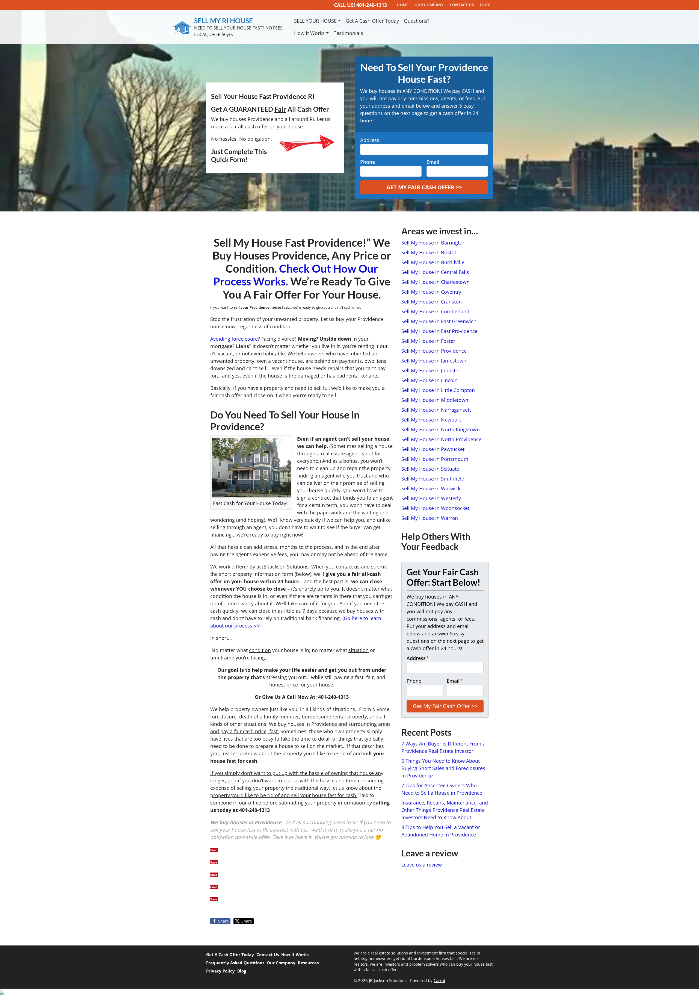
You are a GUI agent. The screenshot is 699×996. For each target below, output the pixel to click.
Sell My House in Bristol (428, 252)
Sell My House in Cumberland (435, 311)
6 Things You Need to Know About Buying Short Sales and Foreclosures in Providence (443, 768)
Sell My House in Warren (429, 518)
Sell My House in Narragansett (436, 409)
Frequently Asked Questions (235, 962)
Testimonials (348, 33)
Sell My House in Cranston (431, 301)
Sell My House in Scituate (430, 468)
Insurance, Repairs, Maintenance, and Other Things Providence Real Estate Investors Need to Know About (444, 810)
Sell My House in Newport (431, 419)
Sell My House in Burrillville (432, 262)
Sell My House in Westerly (431, 498)
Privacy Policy (220, 971)
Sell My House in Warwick (430, 488)
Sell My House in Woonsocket (435, 508)
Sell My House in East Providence (439, 331)
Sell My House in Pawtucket (432, 449)
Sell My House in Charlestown (435, 282)
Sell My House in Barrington (433, 242)
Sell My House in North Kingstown (440, 429)
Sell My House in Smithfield (432, 478)
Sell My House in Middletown (434, 400)
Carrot (439, 980)
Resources (308, 962)
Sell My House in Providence (434, 350)
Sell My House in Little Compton (438, 390)
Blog (241, 971)
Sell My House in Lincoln (429, 380)
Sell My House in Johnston (431, 370)
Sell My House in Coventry (431, 291)
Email (434, 162)
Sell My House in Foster (428, 341)
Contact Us (267, 954)
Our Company (281, 962)
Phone (367, 162)
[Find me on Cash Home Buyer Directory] (349, 992)
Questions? (417, 20)
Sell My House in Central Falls (435, 272)
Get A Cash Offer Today (372, 20)
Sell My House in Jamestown (433, 360)
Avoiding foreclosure (234, 338)
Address (371, 140)
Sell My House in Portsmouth (434, 459)
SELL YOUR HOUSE (315, 20)
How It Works (309, 33)
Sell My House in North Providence (441, 439)
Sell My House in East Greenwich (438, 321)
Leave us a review (421, 864)
